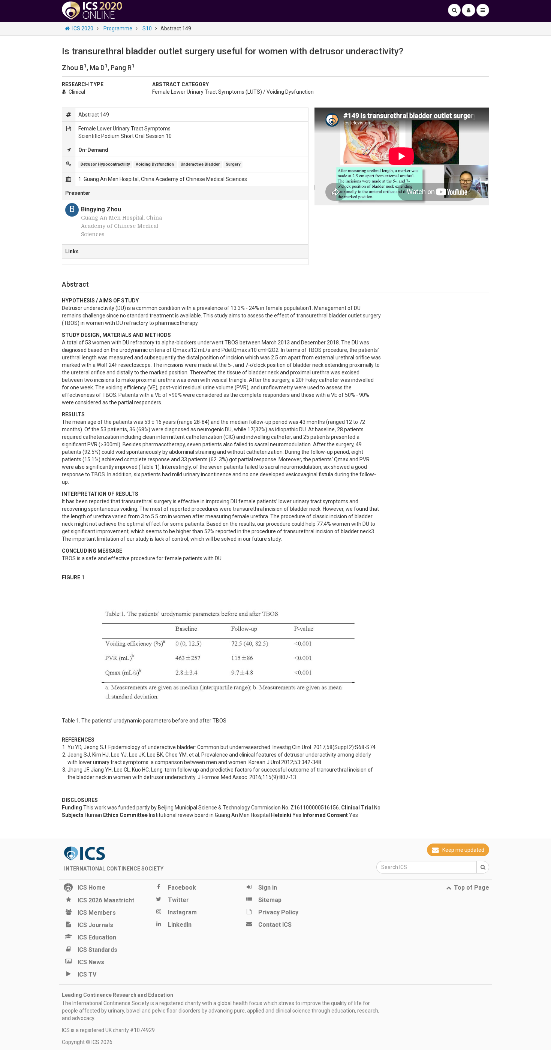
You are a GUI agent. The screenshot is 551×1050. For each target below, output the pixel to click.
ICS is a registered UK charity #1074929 (108, 1030)
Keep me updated (463, 850)
